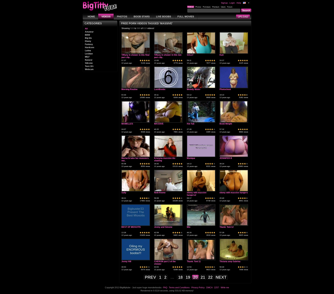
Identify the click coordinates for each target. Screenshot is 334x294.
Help (239, 3)
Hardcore (89, 47)
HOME (91, 16)
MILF (87, 57)
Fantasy (89, 44)
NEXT (221, 277)
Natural (88, 60)
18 (180, 277)
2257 (216, 287)
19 (188, 277)
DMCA (209, 287)
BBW (87, 35)
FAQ (165, 287)
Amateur (89, 32)
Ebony (88, 41)
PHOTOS (122, 16)
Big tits (88, 38)
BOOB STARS (142, 16)
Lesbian (89, 54)
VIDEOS (105, 16)
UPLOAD (243, 16)
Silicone (89, 63)
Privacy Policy (198, 287)
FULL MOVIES (185, 16)
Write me (225, 287)
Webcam (89, 69)
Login (232, 3)
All (86, 28)
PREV (150, 277)
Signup (224, 3)
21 (203, 277)
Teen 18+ (89, 66)
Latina (88, 50)
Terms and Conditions (179, 287)
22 (210, 277)
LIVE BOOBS (163, 16)
